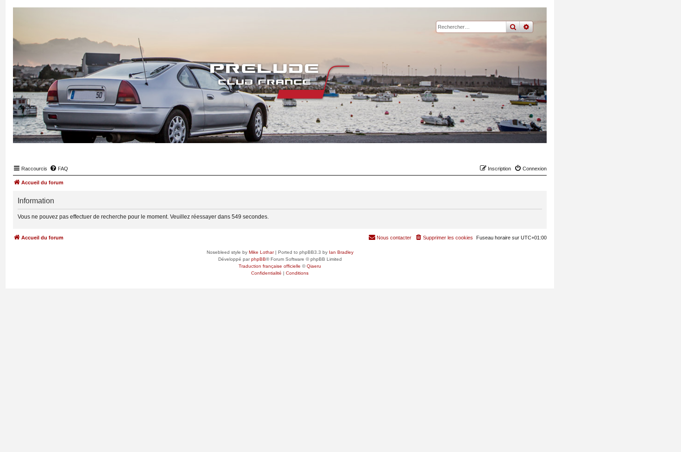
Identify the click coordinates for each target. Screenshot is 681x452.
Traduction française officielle (270, 266)
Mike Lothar (261, 252)
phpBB (258, 259)
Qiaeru (314, 266)
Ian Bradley (341, 252)
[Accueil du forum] (279, 81)
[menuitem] (59, 168)
